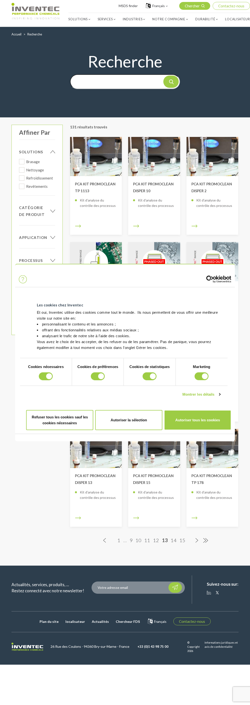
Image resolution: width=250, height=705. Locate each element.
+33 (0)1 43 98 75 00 (152, 647)
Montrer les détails (198, 394)
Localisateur (237, 19)
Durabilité (205, 19)
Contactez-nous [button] (231, 6)
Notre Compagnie (169, 19)
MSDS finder (128, 6)
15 (182, 540)
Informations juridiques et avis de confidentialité (221, 644)
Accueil (16, 34)
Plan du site (49, 621)
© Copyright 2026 (193, 647)
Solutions (78, 19)
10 (138, 540)
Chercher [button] (192, 6)
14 (174, 540)
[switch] (98, 376)
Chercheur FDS (128, 621)
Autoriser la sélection (129, 420)
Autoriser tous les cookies (197, 420)
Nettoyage (35, 170)
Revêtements (37, 186)
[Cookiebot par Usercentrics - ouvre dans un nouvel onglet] (209, 279)
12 (156, 540)
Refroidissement (39, 178)
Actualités (100, 621)
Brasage (33, 161)
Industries (133, 19)
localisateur (75, 621)
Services (105, 19)
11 (147, 540)
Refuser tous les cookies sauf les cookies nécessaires (60, 420)
